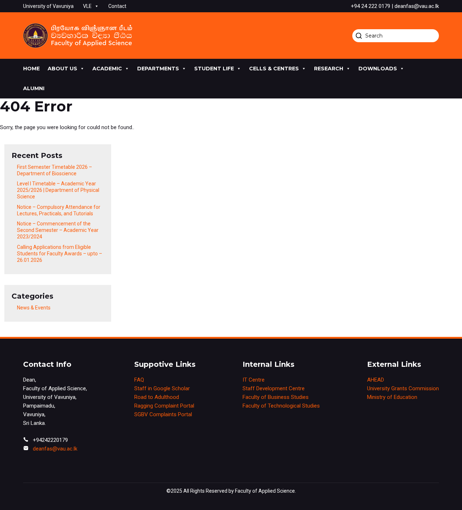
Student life (214, 68)
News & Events (34, 308)
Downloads (377, 68)
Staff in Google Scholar (162, 388)
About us (62, 68)
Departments (158, 68)
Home (31, 68)
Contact (117, 6)
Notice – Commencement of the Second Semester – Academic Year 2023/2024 (58, 230)
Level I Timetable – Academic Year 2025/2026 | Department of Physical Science (58, 190)
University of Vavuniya (48, 6)
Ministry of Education (392, 397)
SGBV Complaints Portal (163, 414)
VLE (87, 6)
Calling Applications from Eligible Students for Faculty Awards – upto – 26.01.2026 (59, 253)
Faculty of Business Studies (276, 397)
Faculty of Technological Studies (281, 406)
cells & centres (274, 68)
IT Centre (254, 380)
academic (107, 68)
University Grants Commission (403, 388)
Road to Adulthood (156, 397)
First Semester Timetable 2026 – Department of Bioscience (54, 170)
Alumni (33, 88)
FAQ (139, 380)
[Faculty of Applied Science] (77, 35)
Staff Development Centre (274, 388)
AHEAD (375, 380)
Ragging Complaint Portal (164, 406)
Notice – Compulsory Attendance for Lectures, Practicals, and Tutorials (58, 210)
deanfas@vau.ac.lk (55, 448)
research (328, 68)
